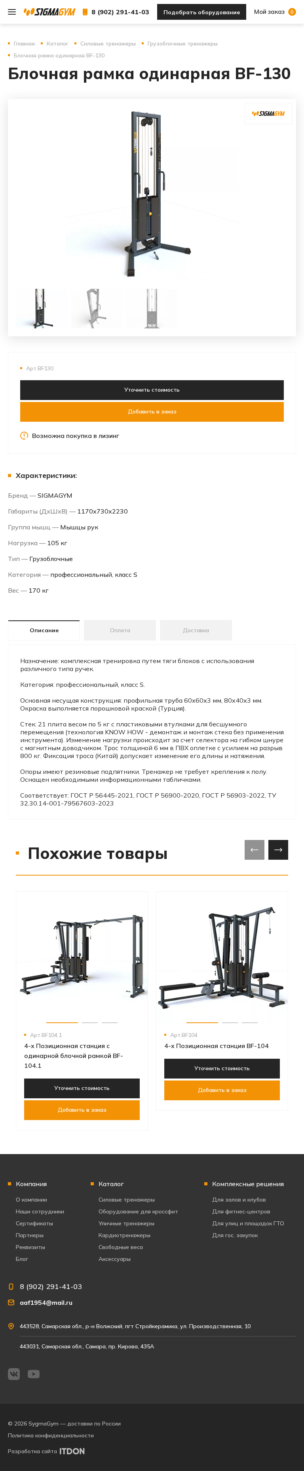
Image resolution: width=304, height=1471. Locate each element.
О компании (31, 1199)
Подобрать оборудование (201, 12)
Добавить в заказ (152, 411)
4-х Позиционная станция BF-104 (216, 1046)
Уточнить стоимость (152, 389)
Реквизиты (30, 1247)
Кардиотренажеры (124, 1235)
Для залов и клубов (239, 1199)
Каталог (111, 1184)
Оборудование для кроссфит (138, 1211)
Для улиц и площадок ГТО (248, 1223)
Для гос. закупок (235, 1235)
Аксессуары (115, 1258)
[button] (62, 1022)
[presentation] (254, 850)
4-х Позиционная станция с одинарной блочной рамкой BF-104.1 (73, 1055)
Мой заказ (274, 11)
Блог (22, 1258)
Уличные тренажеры (126, 1223)
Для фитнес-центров (241, 1211)
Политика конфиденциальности (51, 1435)
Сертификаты (34, 1223)
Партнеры (30, 1235)
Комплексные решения (248, 1184)
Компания (31, 1184)
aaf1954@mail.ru (46, 1302)
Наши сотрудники (40, 1211)
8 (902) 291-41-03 (120, 12)
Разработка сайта (32, 1451)
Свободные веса (121, 1247)
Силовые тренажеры (127, 1199)
